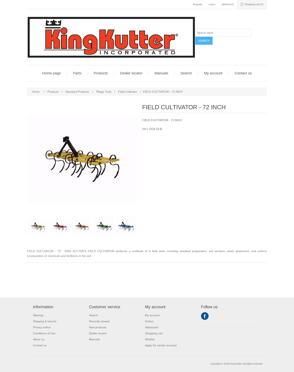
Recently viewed (99, 321)
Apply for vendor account (161, 345)
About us (38, 339)
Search (204, 40)
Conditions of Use (44, 333)
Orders (149, 321)
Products (101, 73)
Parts (77, 73)
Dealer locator (131, 73)
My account (213, 73)
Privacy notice (42, 327)
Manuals (161, 73)
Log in (212, 4)
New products (97, 327)
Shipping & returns (44, 321)
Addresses (151, 327)
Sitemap (38, 315)
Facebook (205, 316)
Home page (51, 73)
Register (197, 4)
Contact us (243, 73)
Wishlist (150, 339)
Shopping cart (154, 333)
